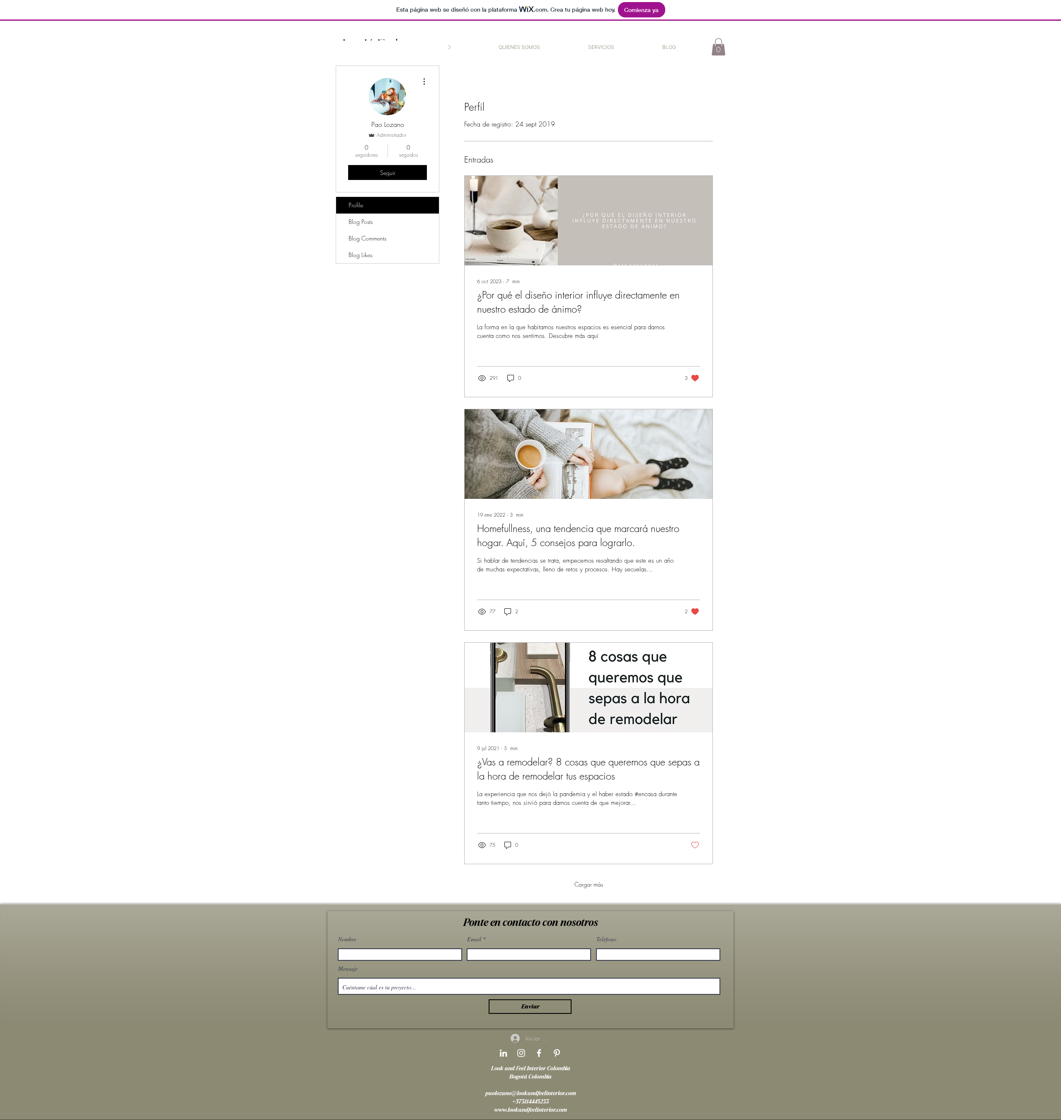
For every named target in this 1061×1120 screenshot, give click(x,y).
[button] (601, 47)
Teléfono (606, 939)
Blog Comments (367, 238)
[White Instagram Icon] (521, 1053)
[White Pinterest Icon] (557, 1053)
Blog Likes (360, 255)
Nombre (347, 939)
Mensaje (348, 969)
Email (474, 939)
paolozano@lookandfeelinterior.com (530, 1093)
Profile (356, 205)
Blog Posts (361, 222)
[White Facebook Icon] (539, 1053)
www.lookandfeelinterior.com (530, 1110)
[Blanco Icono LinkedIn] (503, 1053)
